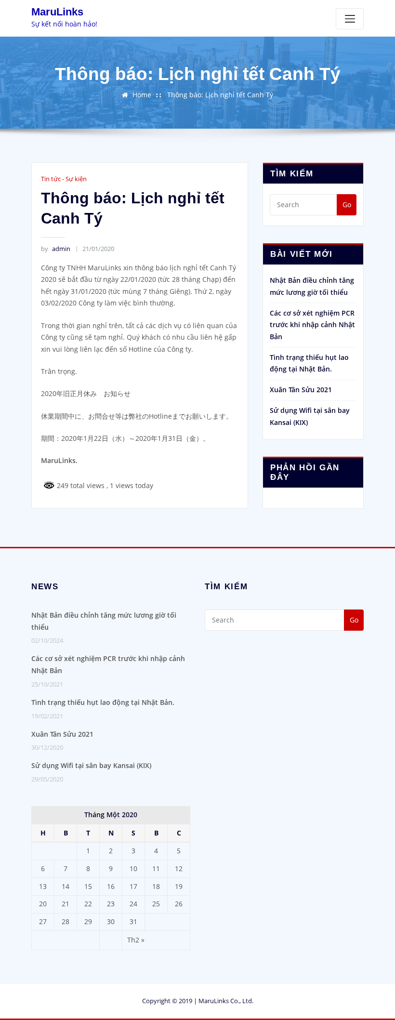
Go (346, 204)
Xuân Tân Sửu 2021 (301, 389)
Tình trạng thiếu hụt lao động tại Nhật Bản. (102, 702)
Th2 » (136, 939)
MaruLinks (57, 12)
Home (141, 94)
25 (156, 903)
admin (55, 248)
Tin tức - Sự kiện (64, 178)
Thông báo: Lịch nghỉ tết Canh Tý (220, 94)
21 (65, 903)
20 (43, 903)
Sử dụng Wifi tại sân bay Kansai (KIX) (91, 765)
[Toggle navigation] (350, 18)
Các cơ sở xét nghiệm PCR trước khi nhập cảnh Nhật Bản (312, 324)
